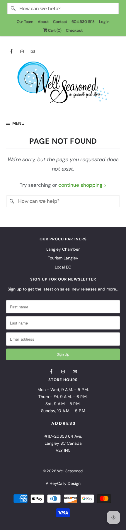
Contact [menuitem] (60, 21)
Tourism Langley (63, 258)
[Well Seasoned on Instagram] (22, 51)
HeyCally (58, 483)
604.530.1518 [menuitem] (83, 21)
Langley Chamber (63, 249)
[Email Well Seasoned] (32, 51)
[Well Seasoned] (63, 84)
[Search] (13, 8)
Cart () (54, 30)
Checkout (74, 30)
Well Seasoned (70, 470)
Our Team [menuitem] (25, 21)
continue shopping (81, 185)
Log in (104, 21)
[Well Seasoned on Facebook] (11, 51)
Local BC (63, 267)
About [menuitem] (43, 21)
